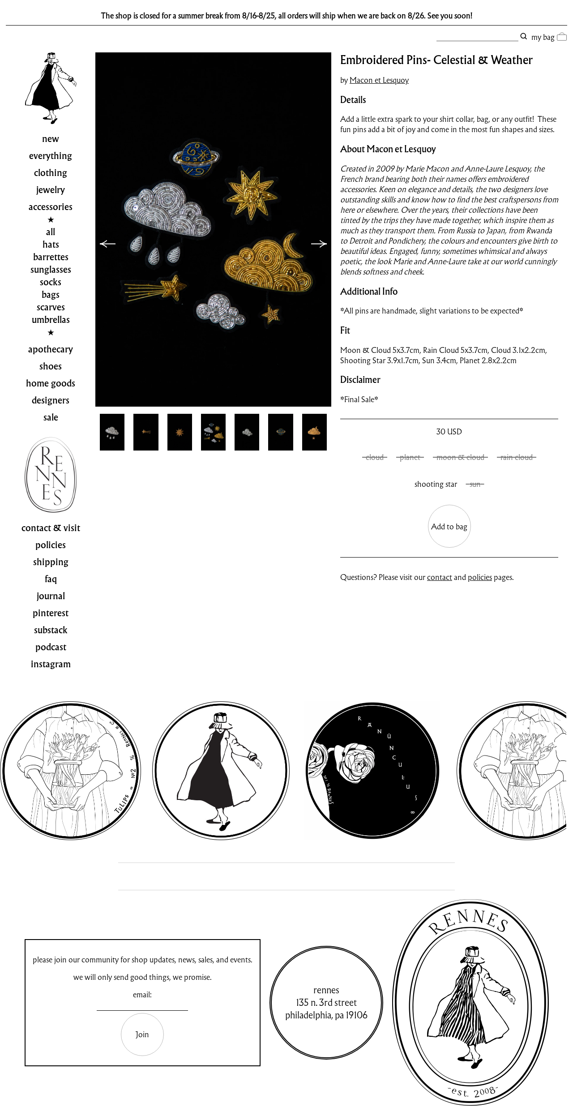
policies (480, 577)
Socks (50, 282)
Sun (475, 484)
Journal (51, 596)
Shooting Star (436, 484)
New (50, 139)
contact (439, 577)
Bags (51, 294)
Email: (142, 994)
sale (50, 417)
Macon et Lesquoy (379, 80)
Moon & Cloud (460, 457)
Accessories (51, 207)
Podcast (50, 647)
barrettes (50, 257)
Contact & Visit (50, 528)
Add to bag (449, 526)
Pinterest (50, 613)
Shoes (50, 366)
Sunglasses (50, 269)
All (50, 232)
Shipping (50, 562)
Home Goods (50, 383)
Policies (50, 545)
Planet (410, 457)
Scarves (51, 307)
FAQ (51, 579)
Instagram (51, 664)
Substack (51, 630)
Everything (50, 156)
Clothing (50, 173)
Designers (50, 400)
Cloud (375, 457)
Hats (51, 244)
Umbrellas (51, 319)
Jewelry (50, 190)
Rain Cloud (516, 457)
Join (142, 1034)
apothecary (50, 349)
